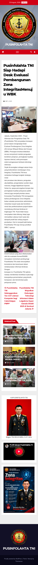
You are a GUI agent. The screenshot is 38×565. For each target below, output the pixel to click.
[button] (31, 52)
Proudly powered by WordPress (13, 558)
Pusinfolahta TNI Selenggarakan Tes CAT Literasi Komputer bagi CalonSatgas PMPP (11, 296)
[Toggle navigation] (17, 52)
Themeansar (18, 561)
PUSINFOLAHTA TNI (19, 44)
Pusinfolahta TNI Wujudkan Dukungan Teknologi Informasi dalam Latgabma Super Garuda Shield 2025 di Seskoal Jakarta (26, 298)
